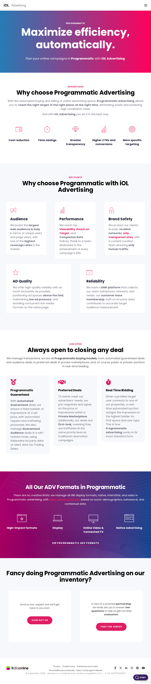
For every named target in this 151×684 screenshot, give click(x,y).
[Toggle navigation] (145, 5)
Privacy (56, 666)
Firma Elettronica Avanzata (61, 670)
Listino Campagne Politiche (89, 670)
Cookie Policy (68, 666)
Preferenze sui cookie (87, 666)
